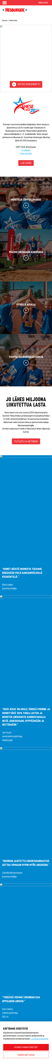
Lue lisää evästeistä (39, 1038)
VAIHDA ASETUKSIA (26, 1055)
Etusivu (4, 20)
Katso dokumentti (28, 84)
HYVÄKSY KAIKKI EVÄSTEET (26, 1047)
